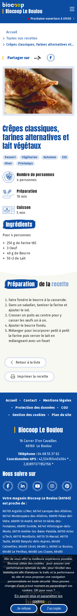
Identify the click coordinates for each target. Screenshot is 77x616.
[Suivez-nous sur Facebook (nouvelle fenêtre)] (8, 486)
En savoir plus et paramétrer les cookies (38, 598)
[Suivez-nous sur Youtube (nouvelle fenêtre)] (37, 486)
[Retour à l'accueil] (13, 5)
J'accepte (54, 608)
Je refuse (24, 608)
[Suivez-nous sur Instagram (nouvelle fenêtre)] (52, 486)
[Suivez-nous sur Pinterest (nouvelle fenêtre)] (67, 486)
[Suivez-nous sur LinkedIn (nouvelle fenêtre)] (22, 486)
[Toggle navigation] (72, 10)
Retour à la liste (28, 362)
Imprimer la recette (32, 376)
